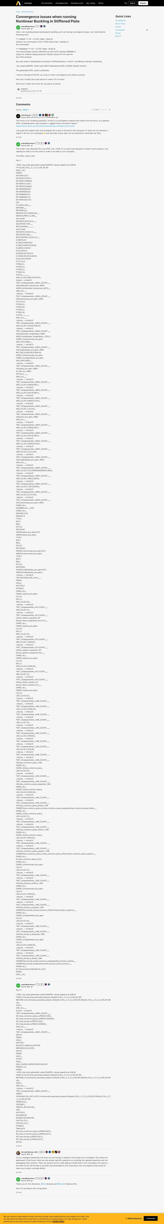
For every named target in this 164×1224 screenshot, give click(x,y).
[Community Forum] (26, 3)
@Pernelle (61, 1184)
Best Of (118, 36)
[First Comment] (44, 26)
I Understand (150, 1218)
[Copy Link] (31, 29)
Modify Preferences (135, 1218)
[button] (18, 27)
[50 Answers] (52, 115)
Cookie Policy (58, 1221)
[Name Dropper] (41, 26)
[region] (82, 1218)
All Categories (120, 20)
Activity (118, 27)
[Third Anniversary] (49, 115)
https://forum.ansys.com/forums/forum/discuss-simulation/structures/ (45, 126)
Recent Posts (120, 24)
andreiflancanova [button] (28, 26)
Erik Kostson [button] (26, 115)
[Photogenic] (40, 115)
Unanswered (131, 30)
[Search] (126, 3)
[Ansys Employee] (46, 115)
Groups (118, 33)
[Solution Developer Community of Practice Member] (53, 1152)
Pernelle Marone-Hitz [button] (29, 1152)
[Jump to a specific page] (109, 109)
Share (19, 98)
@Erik (43, 1184)
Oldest (25, 110)
